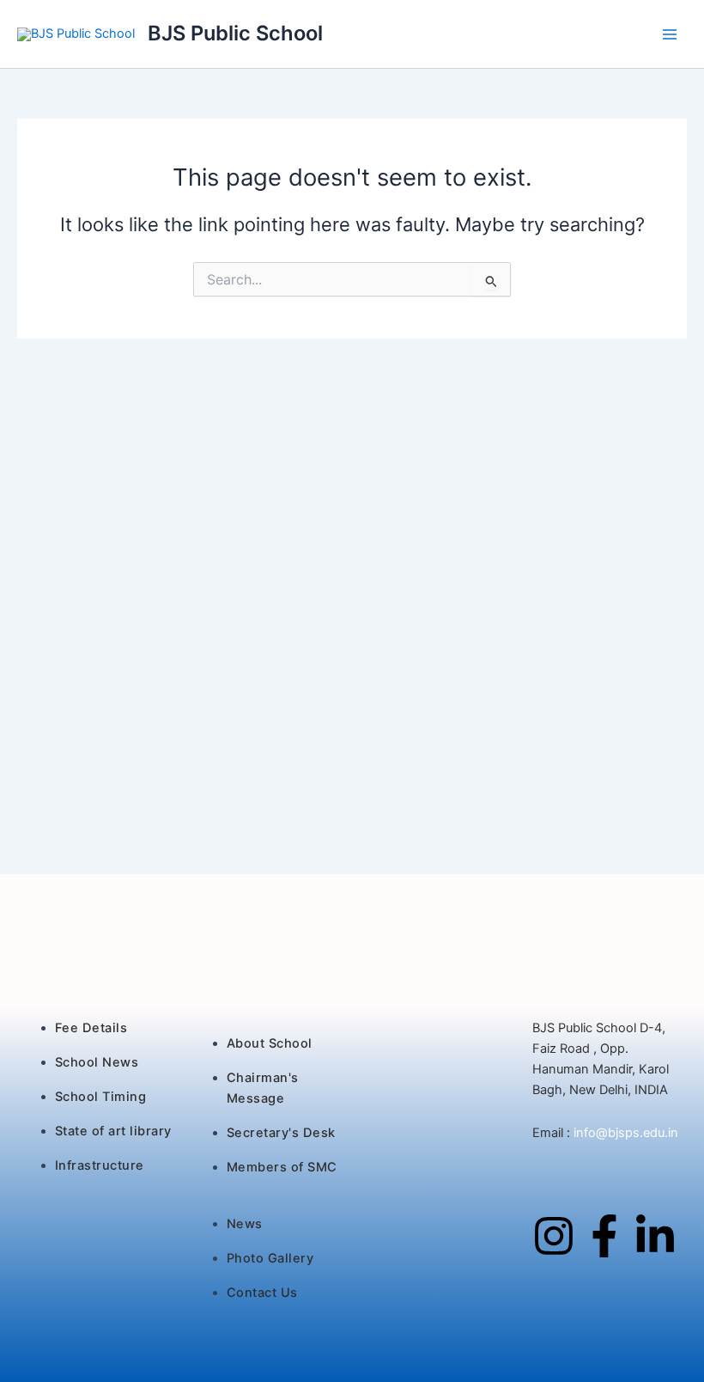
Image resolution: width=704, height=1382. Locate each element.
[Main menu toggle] (669, 33)
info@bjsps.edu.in (624, 1132)
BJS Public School (235, 33)
